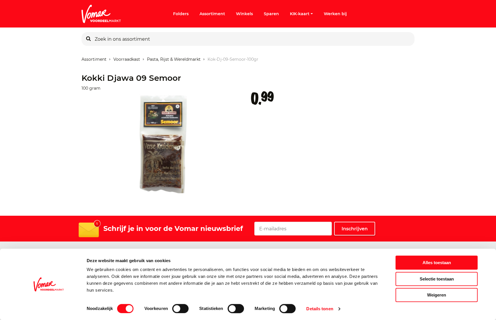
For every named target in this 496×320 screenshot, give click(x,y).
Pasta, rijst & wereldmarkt (174, 58)
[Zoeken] (88, 39)
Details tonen (319, 308)
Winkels (244, 13)
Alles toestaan (437, 262)
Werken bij (335, 13)
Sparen (271, 13)
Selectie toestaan (437, 278)
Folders (181, 13)
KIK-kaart (299, 13)
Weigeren (436, 294)
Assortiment (212, 13)
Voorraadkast (126, 58)
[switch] (180, 308)
